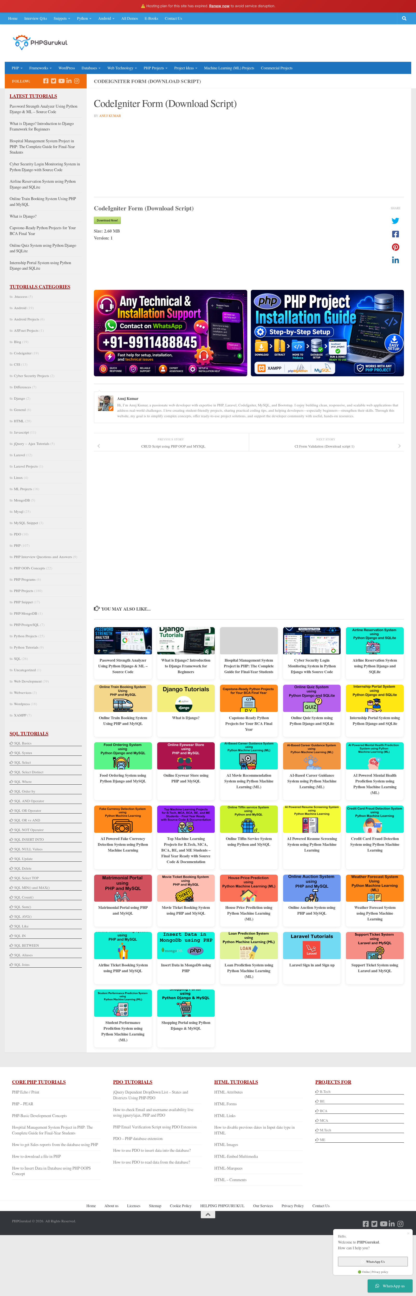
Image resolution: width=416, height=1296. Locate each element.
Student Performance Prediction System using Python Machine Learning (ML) (122, 1031)
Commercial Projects (276, 67)
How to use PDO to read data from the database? (151, 1162)
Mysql (18, 511)
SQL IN (20, 935)
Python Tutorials (26, 647)
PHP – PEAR (22, 1104)
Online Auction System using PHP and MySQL (311, 910)
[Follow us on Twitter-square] (53, 81)
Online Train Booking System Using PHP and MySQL (123, 720)
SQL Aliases (23, 954)
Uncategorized (25, 669)
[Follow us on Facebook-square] (46, 81)
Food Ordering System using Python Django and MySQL (123, 778)
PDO (17, 534)
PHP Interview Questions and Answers (43, 556)
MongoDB (22, 500)
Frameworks (38, 67)
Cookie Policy (181, 1205)
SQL (17, 658)
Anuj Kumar (110, 115)
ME (322, 1139)
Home (13, 18)
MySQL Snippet (26, 522)
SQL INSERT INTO (29, 839)
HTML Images (226, 1144)
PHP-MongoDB (25, 613)
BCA (323, 1110)
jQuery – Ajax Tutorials (31, 443)
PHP (15, 67)
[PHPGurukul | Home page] (41, 42)
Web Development (28, 681)
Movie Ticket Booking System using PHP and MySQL (186, 910)
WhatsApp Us (375, 1261)
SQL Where (23, 781)
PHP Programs (25, 579)
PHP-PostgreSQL (26, 624)
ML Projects (23, 488)
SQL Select (22, 762)
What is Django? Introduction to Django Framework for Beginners (185, 665)
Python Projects (25, 635)
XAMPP (20, 715)
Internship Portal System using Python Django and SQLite (375, 720)
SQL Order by (24, 791)
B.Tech (325, 1091)
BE (322, 1101)
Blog (17, 341)
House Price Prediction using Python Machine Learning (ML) (248, 913)
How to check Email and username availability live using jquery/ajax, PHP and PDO (153, 1112)
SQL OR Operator (27, 810)
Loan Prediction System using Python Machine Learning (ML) (249, 970)
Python (82, 18)
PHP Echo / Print (25, 1092)
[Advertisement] (316, 42)
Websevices (23, 692)
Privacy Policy (293, 1205)
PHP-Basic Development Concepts (39, 1115)
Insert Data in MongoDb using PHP (186, 967)
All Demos (129, 18)
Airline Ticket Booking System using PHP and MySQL (123, 967)
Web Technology (120, 67)
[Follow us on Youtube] (61, 81)
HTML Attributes (228, 1092)
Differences (22, 386)
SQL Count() (23, 897)
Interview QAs (35, 18)
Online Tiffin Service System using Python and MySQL (249, 841)
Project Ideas (184, 67)
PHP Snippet (23, 601)
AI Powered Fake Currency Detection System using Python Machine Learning (123, 844)
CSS (17, 364)
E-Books (151, 18)
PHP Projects (154, 67)
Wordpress (22, 703)
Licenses (133, 1205)
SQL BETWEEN (26, 945)
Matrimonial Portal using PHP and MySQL (123, 910)
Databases (89, 67)
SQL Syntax (23, 752)
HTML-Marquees (228, 1168)
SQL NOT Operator (29, 829)
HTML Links (225, 1115)
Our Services (263, 1205)
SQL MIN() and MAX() (32, 887)
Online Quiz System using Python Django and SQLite (312, 720)
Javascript (21, 432)
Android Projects (26, 319)
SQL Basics (23, 743)
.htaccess (20, 296)
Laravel (19, 454)
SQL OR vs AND (27, 820)
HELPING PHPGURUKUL (222, 1205)
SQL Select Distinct (28, 771)
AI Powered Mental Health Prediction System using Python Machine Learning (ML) (374, 783)
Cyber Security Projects (31, 375)
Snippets (60, 18)
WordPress (66, 67)
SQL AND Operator (29, 800)
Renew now (219, 6)
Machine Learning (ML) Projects (229, 67)
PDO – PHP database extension (137, 1138)
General (20, 409)
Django (19, 398)
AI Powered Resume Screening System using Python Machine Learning (312, 844)
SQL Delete (23, 868)
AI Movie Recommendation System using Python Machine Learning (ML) (248, 780)
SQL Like (21, 926)
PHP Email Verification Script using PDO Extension (155, 1127)
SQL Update (23, 858)
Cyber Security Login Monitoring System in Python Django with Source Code (312, 665)
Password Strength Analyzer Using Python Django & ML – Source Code (123, 665)
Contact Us (173, 18)
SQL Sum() (22, 906)
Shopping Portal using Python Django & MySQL (186, 1025)
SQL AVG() (23, 916)
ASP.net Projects (26, 330)
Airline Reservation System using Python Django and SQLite (375, 665)
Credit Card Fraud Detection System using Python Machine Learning (374, 844)
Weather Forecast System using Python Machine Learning (375, 913)
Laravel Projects (26, 466)
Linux (18, 477)
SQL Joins (22, 964)
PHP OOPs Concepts (29, 568)
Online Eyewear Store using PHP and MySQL (185, 778)
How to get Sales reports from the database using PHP (55, 1144)
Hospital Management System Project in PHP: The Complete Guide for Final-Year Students (249, 665)
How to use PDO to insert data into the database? (152, 1150)
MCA (324, 1120)
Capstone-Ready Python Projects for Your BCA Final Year (248, 723)
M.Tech (325, 1129)
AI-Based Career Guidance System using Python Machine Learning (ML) (312, 780)
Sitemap (155, 1205)
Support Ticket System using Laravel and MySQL (374, 967)
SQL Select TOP (26, 877)
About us (111, 1205)
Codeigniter (23, 353)
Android (104, 18)
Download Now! (107, 220)
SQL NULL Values (28, 849)
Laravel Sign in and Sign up (312, 965)
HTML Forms (225, 1104)
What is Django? (186, 717)
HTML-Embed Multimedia (236, 1156)
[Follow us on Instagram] (76, 81)
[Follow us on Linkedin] (69, 81)
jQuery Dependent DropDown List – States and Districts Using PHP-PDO (150, 1095)
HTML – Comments (230, 1179)
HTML (19, 420)
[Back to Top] (208, 1214)
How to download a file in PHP (36, 1156)
